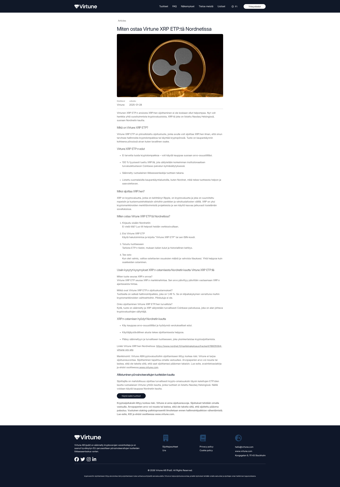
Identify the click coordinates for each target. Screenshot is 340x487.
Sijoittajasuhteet (170, 446)
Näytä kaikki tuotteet (131, 396)
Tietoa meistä (206, 6)
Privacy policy (206, 446)
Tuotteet (163, 6)
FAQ (174, 6)
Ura (164, 450)
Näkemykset (187, 6)
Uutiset (221, 6)
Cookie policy (206, 450)
